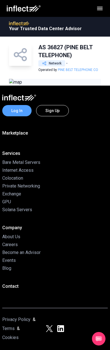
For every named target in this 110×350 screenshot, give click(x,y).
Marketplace (15, 133)
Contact (10, 286)
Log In (17, 110)
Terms (8, 328)
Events (9, 260)
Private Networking (21, 186)
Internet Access (18, 170)
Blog (6, 268)
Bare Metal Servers (21, 162)
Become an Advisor (21, 252)
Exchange (11, 194)
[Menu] (99, 8)
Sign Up (52, 110)
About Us (11, 236)
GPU (6, 201)
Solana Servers (17, 209)
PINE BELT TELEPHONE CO (78, 70)
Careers (10, 244)
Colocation (12, 178)
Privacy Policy (16, 319)
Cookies (10, 337)
